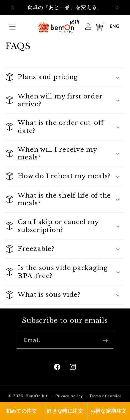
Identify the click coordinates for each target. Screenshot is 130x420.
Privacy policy (69, 396)
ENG (115, 26)
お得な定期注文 (108, 411)
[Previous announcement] (12, 7)
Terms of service (105, 396)
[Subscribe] (105, 340)
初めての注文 (21, 411)
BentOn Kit (36, 396)
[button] (12, 26)
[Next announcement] (117, 7)
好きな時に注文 (65, 411)
